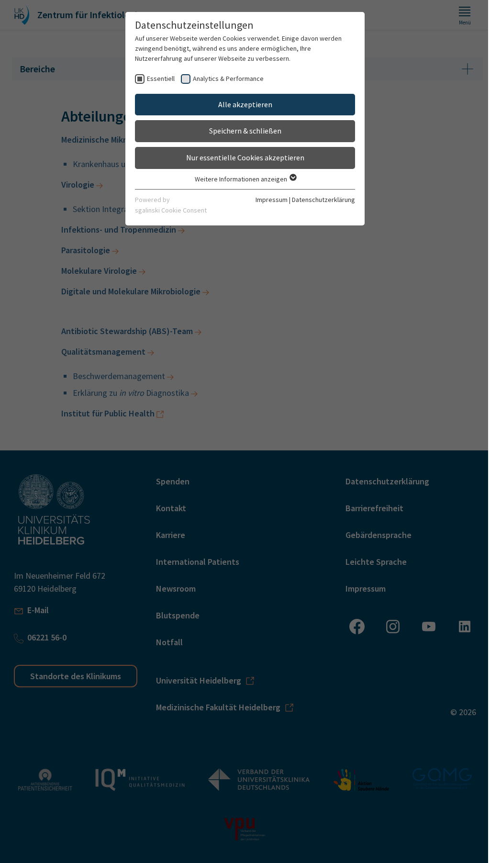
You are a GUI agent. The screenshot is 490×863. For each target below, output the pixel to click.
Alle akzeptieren (245, 104)
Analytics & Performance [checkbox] (228, 78)
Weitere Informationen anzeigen (242, 179)
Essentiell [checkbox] (161, 78)
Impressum (272, 199)
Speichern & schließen (245, 130)
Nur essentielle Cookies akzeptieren (245, 157)
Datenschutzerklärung (323, 199)
